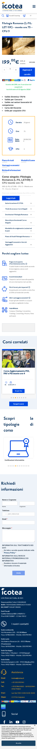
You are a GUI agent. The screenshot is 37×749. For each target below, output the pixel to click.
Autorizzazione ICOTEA (14, 203)
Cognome (22, 506)
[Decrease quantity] (4, 70)
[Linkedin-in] (11, 722)
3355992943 (26, 635)
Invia (18, 573)
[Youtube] (17, 722)
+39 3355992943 (18, 682)
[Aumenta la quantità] (16, 70)
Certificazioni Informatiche (14, 460)
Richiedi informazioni (11, 170)
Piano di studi (8, 160)
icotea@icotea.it (18, 678)
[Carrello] (24, 15)
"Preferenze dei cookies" (16, 733)
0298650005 (10, 635)
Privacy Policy (9, 553)
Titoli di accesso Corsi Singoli (16, 209)
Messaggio (7, 528)
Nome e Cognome (9, 500)
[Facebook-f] (4, 722)
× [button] (34, 725)
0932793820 (10, 664)
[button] (8, 465)
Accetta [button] (18, 743)
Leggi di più (10, 198)
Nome (4, 506)
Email (4, 519)
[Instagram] (24, 722)
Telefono (5, 511)
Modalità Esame (28, 160)
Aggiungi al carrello (27, 72)
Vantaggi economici (10, 165)
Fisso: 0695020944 (8, 646)
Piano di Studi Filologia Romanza (17, 236)
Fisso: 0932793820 (8, 655)
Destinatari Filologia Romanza (16, 214)
